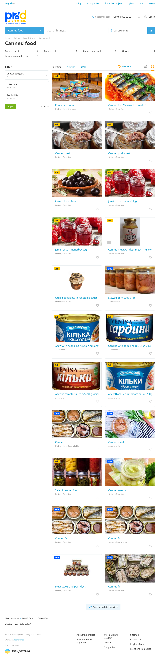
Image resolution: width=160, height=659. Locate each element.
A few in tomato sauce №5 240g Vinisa (77, 394)
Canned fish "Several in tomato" (126, 105)
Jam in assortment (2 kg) (122, 201)
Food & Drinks (28, 618)
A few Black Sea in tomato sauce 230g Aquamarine (130, 394)
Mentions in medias (140, 648)
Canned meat (116, 442)
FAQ (142, 3)
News (152, 3)
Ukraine (8, 624)
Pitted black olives (65, 201)
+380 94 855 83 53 (122, 16)
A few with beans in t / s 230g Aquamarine (77, 346)
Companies (93, 3)
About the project (113, 3)
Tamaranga (19, 639)
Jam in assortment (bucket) (71, 249)
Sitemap (134, 634)
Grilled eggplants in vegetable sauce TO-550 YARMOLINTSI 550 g (77, 297)
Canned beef (62, 153)
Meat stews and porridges (70, 586)
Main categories (12, 618)
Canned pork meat (119, 153)
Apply (10, 106)
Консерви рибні (65, 105)
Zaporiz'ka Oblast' (23, 624)
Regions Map (137, 644)
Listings (79, 3)
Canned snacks (117, 490)
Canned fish (62, 442)
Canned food (43, 618)
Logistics (131, 3)
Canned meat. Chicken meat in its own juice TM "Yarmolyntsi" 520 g (130, 249)
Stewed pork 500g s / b (121, 297)
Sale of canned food (66, 490)
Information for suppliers (84, 641)
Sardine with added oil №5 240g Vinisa (130, 346)
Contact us (135, 639)
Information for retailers (111, 636)
